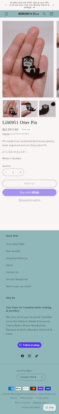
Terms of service (22, 403)
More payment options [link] (29, 200)
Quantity (6, 166)
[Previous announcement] (5, 5)
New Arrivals (13, 251)
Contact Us (12, 272)
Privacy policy (42, 398)
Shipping (6, 134)
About (9, 265)
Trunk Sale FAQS (15, 244)
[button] (6, 13)
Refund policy (26, 398)
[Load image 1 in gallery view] (11, 109)
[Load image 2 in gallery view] (29, 109)
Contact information (31, 407)
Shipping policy (40, 403)
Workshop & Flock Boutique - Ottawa (28, 394)
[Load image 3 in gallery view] (47, 109)
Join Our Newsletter (17, 279)
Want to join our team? (18, 286)
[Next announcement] (53, 5)
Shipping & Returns (16, 258)
